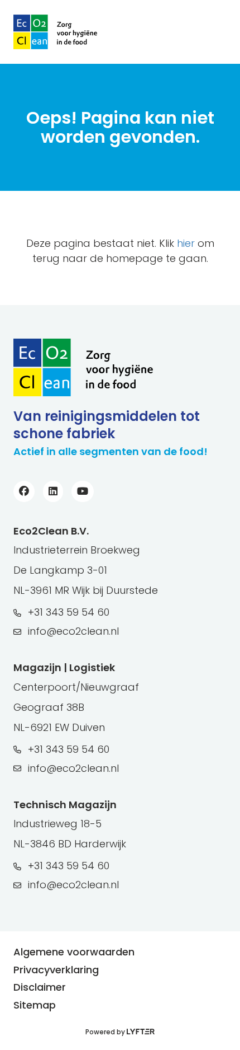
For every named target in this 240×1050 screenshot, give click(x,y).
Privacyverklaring (56, 970)
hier (186, 243)
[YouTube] (85, 491)
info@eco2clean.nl (73, 631)
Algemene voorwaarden (74, 952)
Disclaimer (39, 987)
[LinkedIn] (56, 491)
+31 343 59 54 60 (68, 612)
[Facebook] (26, 491)
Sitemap (34, 1005)
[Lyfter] (141, 1032)
